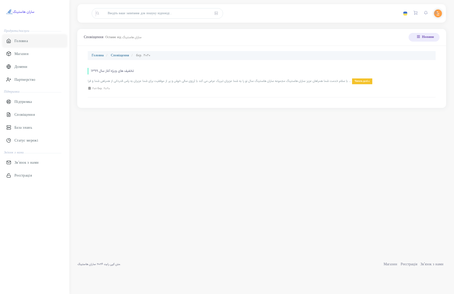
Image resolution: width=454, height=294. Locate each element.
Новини (427, 37)
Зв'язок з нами (431, 264)
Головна (98, 55)
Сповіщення (120, 55)
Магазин (390, 264)
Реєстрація (409, 264)
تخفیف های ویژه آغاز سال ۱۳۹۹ (112, 71)
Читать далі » (362, 81)
